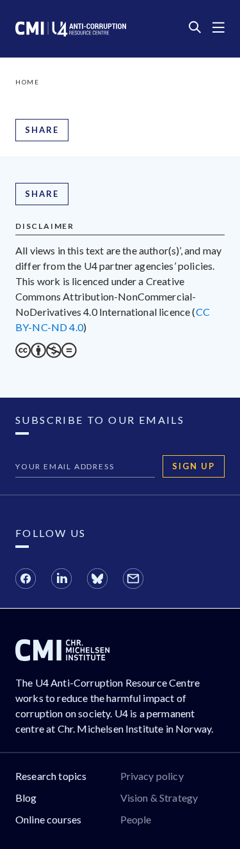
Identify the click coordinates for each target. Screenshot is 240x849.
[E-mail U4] (133, 580)
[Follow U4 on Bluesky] (97, 580)
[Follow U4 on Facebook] (25, 580)
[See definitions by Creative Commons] (46, 354)
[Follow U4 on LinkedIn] (61, 580)
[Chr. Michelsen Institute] (62, 657)
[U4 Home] (70, 28)
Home (27, 82)
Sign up (193, 466)
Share (42, 130)
